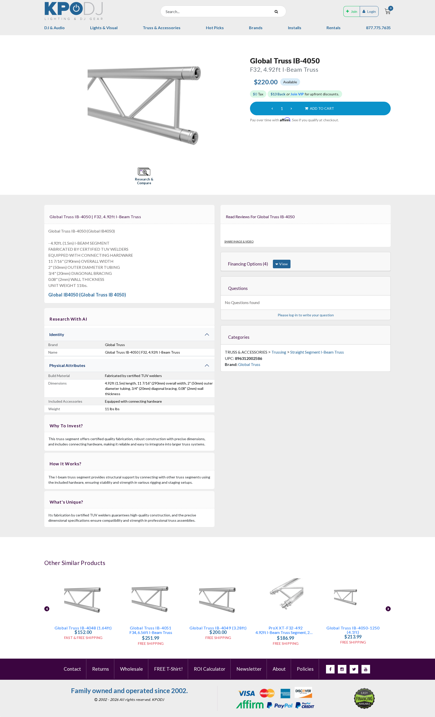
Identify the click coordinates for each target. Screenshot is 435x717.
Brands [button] (256, 27)
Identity (56, 334)
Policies (305, 669)
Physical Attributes (67, 365)
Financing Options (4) (248, 264)
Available (290, 82)
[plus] (291, 108)
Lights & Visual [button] (104, 27)
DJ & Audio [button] (54, 27)
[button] (144, 176)
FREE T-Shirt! (168, 669)
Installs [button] (294, 27)
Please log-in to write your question (306, 315)
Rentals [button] (334, 27)
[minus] (272, 108)
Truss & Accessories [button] (161, 27)
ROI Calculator (209, 669)
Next (388, 608)
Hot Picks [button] (215, 27)
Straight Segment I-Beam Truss (317, 352)
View (283, 264)
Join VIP (297, 94)
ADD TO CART (321, 108)
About (279, 669)
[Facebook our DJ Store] (330, 669)
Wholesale (131, 669)
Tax (258, 94)
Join (354, 11)
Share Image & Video (238, 241)
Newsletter (249, 669)
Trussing (278, 352)
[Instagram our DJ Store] (342, 669)
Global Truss (249, 364)
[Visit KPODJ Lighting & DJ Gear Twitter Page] (354, 669)
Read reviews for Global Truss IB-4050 (260, 216)
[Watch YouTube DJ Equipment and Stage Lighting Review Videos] (365, 669)
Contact (72, 669)
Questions (238, 288)
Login (371, 11)
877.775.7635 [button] (378, 27)
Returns (100, 669)
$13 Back (278, 94)
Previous (46, 608)
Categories (238, 337)
